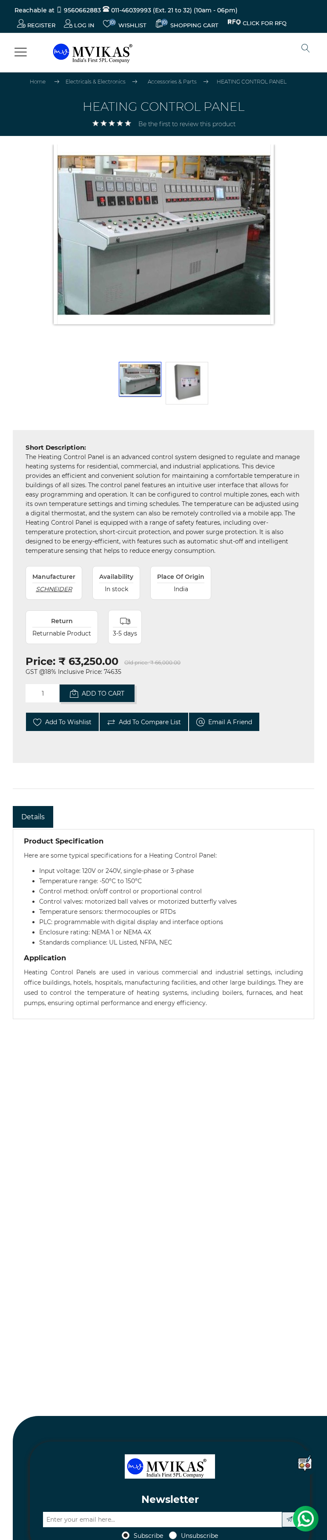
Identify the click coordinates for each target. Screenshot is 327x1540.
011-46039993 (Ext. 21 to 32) (150, 10)
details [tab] (33, 817)
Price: (40, 661)
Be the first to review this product (186, 124)
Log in (83, 25)
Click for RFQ (265, 24)
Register (40, 25)
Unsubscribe (199, 1536)
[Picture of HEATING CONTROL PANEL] (140, 383)
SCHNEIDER (54, 589)
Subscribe (148, 1536)
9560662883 (82, 10)
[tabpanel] (163, 924)
